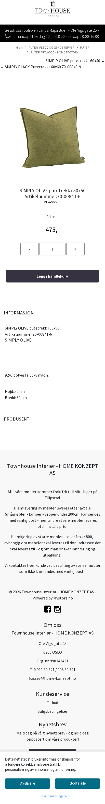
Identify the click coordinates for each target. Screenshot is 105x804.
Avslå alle (27, 783)
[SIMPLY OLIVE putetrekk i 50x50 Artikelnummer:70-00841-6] (52, 127)
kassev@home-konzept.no (52, 678)
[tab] (52, 313)
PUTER (84, 47)
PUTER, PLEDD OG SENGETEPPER (51, 47)
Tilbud (52, 702)
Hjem (19, 47)
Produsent (17, 419)
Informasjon (19, 313)
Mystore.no (63, 598)
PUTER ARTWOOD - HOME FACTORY (54, 52)
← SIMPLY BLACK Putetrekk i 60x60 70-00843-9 (40, 66)
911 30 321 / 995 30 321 (56, 669)
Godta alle (78, 783)
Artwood (50, 201)
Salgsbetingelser (53, 711)
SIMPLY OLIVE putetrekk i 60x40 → (75, 60)
